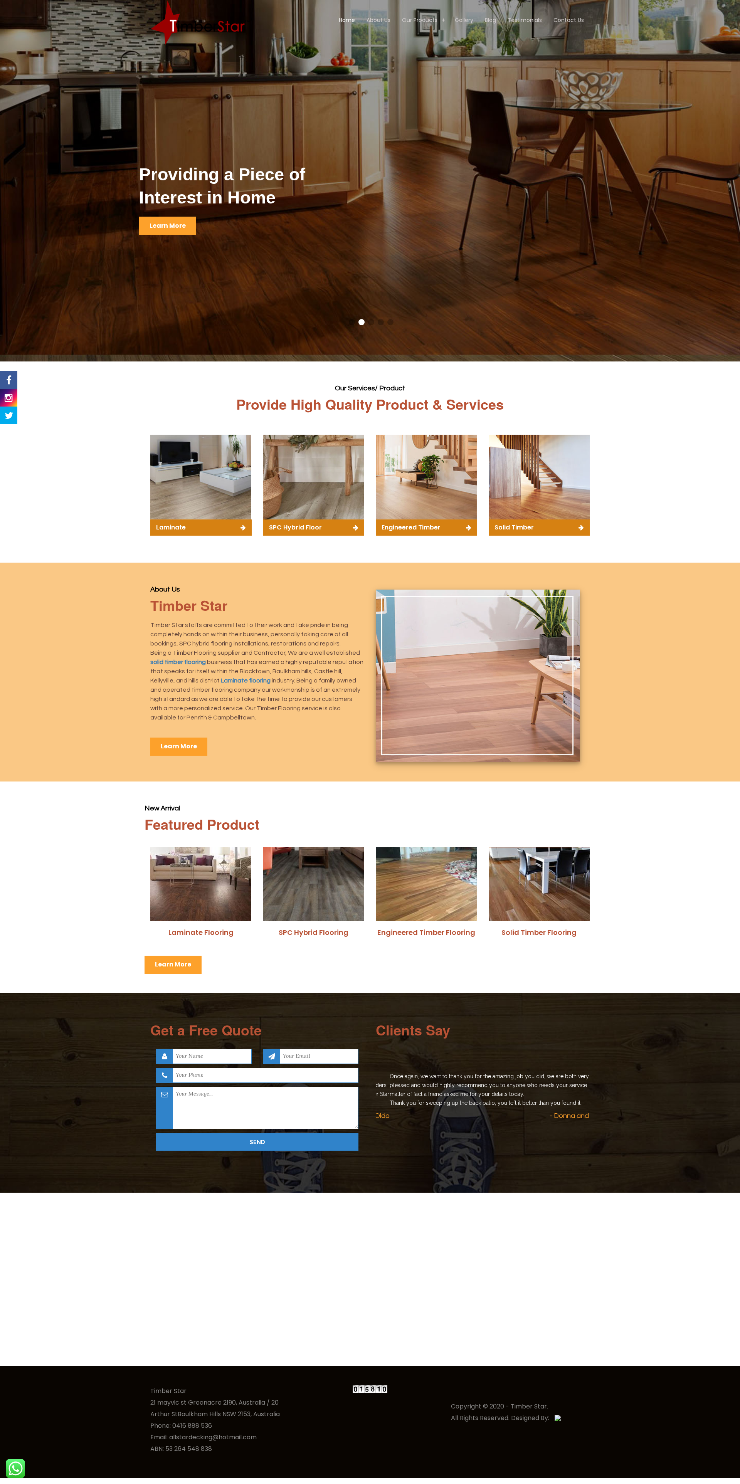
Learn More (168, 225)
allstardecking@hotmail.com (213, 1437)
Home (347, 20)
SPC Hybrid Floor (295, 527)
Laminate (171, 527)
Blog (490, 20)
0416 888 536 (192, 1425)
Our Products (419, 20)
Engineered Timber (411, 527)
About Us (378, 20)
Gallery (464, 20)
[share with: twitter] (8, 415)
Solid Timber (514, 527)
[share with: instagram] (8, 398)
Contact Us (568, 20)
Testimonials (525, 20)
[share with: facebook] (8, 380)
